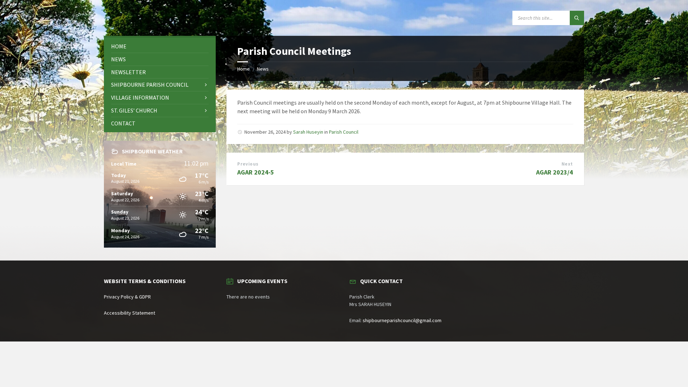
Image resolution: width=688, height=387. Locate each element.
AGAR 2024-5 (255, 172)
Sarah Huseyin (308, 132)
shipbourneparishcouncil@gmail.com (402, 320)
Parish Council (343, 132)
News (263, 69)
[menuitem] (160, 46)
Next (567, 164)
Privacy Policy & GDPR (127, 296)
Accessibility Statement (129, 313)
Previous (247, 164)
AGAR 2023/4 (554, 172)
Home (243, 69)
